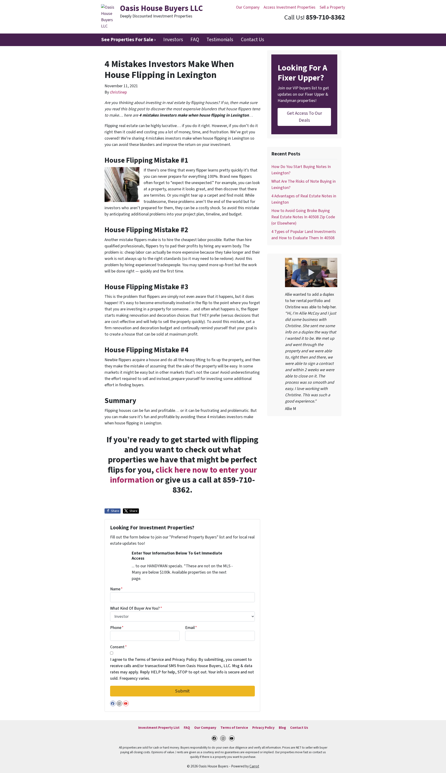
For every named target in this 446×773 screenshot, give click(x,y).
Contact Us (252, 39)
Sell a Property (332, 7)
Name (116, 589)
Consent (118, 647)
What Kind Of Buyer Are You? (136, 608)
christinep (118, 92)
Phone (117, 628)
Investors (173, 39)
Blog (282, 727)
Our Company (247, 7)
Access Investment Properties (289, 7)
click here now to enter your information (183, 475)
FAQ (194, 39)
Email (191, 628)
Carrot (254, 766)
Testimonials (220, 39)
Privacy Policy (263, 727)
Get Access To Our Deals (304, 117)
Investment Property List (159, 727)
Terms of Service (234, 727)
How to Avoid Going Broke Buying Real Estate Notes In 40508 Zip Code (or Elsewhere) (303, 217)
